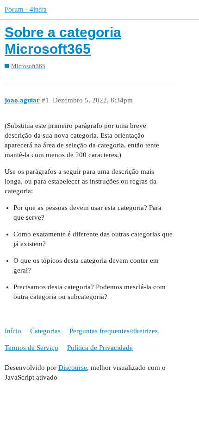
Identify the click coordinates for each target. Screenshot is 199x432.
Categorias (45, 331)
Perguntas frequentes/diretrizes (113, 331)
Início (13, 331)
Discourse (72, 367)
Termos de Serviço (31, 347)
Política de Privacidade (100, 347)
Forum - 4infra (26, 9)
